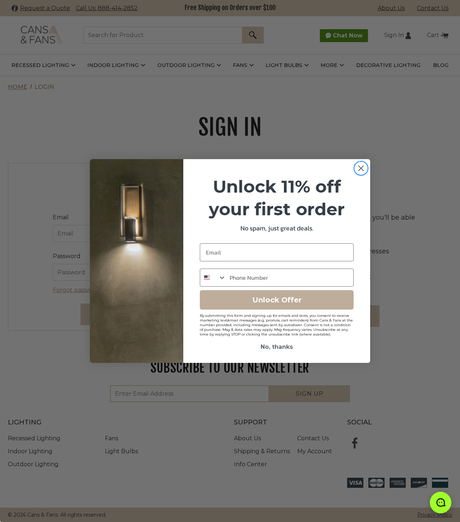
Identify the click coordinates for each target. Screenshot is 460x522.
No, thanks (277, 346)
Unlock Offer (277, 300)
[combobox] (213, 277)
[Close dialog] (361, 168)
